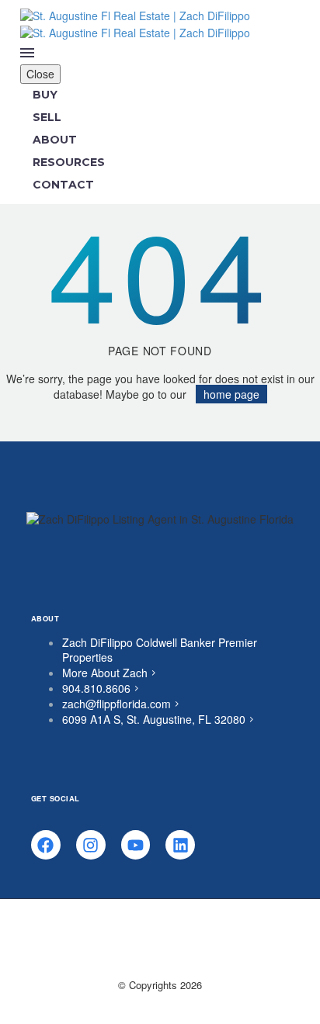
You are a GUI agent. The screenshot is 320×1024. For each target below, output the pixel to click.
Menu (27, 52)
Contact (63, 185)
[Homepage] (135, 23)
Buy (45, 95)
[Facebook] (46, 845)
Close (40, 73)
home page (231, 394)
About (55, 140)
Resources (69, 162)
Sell (47, 117)
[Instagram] (91, 845)
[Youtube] (136, 845)
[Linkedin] (180, 845)
